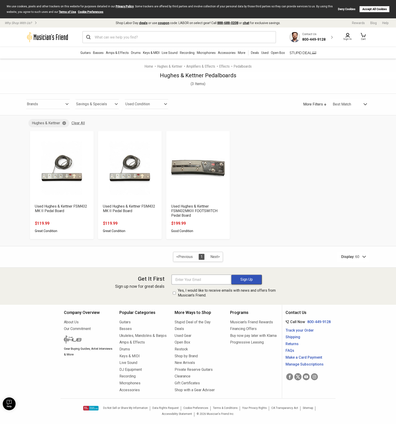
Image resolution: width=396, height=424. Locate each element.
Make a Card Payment (304, 357)
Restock (181, 349)
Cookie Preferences (90, 12)
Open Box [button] (278, 53)
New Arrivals (185, 362)
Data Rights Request (165, 408)
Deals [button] (255, 53)
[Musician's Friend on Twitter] (298, 377)
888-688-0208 (227, 23)
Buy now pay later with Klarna (253, 335)
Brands (32, 104)
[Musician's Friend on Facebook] (290, 377)
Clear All (78, 123)
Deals (179, 329)
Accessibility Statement (177, 414)
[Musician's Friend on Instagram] (314, 377)
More (241, 53)
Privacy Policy (125, 6)
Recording (187, 53)
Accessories (227, 53)
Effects (224, 66)
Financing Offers (243, 329)
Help (385, 23)
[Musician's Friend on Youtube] (306, 377)
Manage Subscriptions (305, 364)
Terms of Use (67, 12)
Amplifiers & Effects (200, 66)
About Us (71, 322)
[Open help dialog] (9, 403)
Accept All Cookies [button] (374, 9)
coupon (163, 23)
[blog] (88, 340)
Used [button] (265, 53)
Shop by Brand (186, 356)
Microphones (206, 53)
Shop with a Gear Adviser (195, 390)
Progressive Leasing (247, 342)
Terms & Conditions (225, 408)
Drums (136, 53)
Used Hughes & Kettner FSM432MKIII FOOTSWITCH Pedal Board (194, 211)
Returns (292, 344)
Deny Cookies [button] (346, 9)
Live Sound (170, 53)
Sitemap (308, 408)
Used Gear (183, 335)
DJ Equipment (130, 369)
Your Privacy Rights (254, 408)
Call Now (307, 322)
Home (148, 66)
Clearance (182, 376)
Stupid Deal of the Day (193, 322)
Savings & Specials (91, 104)
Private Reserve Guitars (194, 369)
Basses (98, 53)
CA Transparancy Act (284, 408)
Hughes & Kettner (169, 66)
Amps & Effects (117, 53)
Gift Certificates (187, 383)
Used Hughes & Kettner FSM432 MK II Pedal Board (61, 208)
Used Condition (137, 104)
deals (143, 23)
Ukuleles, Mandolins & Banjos (143, 335)
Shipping (293, 337)
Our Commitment (77, 329)
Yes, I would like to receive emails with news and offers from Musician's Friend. (227, 292)
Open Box (182, 342)
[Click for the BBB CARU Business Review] (91, 408)
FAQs (290, 350)
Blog (373, 23)
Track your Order (300, 330)
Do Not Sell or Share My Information (125, 408)
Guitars (85, 53)
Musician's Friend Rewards (251, 322)
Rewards (358, 23)
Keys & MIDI (151, 53)
